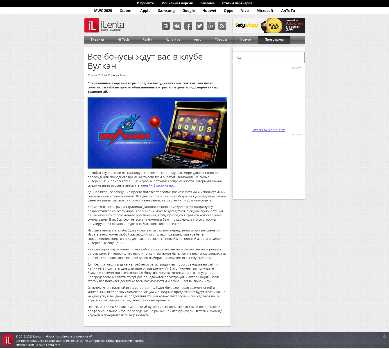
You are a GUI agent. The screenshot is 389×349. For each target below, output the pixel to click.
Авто (197, 39)
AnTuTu (288, 10)
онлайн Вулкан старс (157, 185)
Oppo (228, 10)
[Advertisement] (269, 97)
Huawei (209, 10)
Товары (221, 39)
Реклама (207, 3)
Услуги (245, 39)
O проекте (145, 3)
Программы (274, 39)
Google (188, 10)
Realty (147, 39)
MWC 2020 (103, 10)
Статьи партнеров (237, 3)
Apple (145, 10)
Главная (97, 39)
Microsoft (265, 10)
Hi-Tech (123, 39)
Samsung (166, 10)
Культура (173, 39)
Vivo (245, 10)
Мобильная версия (177, 3)
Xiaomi (126, 10)
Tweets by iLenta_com (268, 130)
